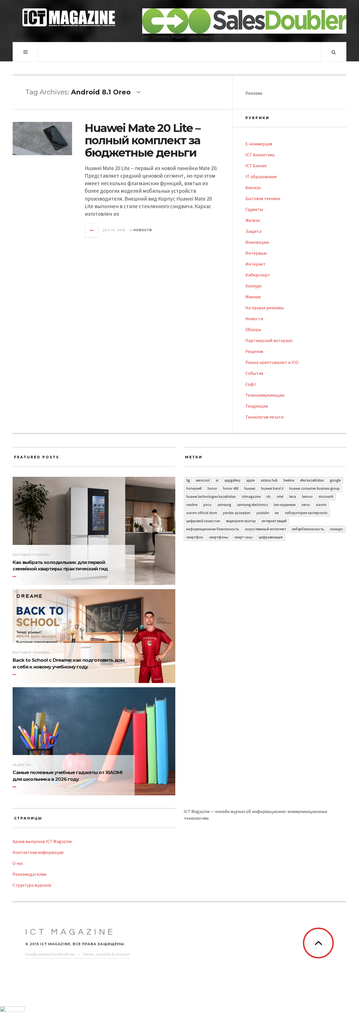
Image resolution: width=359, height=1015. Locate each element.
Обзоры (253, 329)
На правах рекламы (264, 307)
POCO (207, 504)
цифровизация (271, 537)
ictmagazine (251, 496)
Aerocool (203, 480)
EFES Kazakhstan (312, 480)
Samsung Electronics (252, 504)
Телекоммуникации (264, 395)
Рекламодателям (29, 874)
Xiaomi (321, 504)
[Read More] (15, 576)
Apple (250, 480)
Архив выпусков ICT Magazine (42, 841)
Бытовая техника (262, 198)
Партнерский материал (269, 340)
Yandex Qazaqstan (236, 512)
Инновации (257, 242)
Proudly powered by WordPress (50, 954)
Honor (212, 488)
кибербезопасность (308, 529)
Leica (292, 496)
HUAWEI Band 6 (272, 488)
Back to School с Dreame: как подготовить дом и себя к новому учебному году (69, 663)
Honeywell (194, 488)
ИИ (277, 512)
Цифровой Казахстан (203, 521)
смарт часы (243, 537)
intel (280, 496)
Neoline (191, 504)
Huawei (249, 488)
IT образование (261, 176)
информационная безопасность (212, 529)
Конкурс (253, 286)
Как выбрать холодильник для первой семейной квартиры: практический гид (60, 565)
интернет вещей (274, 521)
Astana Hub (269, 480)
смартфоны (218, 537)
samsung (224, 504)
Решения (254, 351)
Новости (143, 230)
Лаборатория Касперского (306, 512)
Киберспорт (257, 275)
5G (188, 480)
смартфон (194, 537)
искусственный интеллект (265, 529)
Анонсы (253, 187)
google (335, 480)
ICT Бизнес (256, 165)
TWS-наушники (285, 504)
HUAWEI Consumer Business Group (314, 488)
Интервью (256, 253)
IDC (268, 496)
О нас (18, 863)
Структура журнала (32, 885)
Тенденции (256, 406)
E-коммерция (258, 144)
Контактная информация (38, 852)
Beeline (289, 480)
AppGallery (232, 480)
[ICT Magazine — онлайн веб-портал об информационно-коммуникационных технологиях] (68, 17)
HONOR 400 (230, 488)
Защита (253, 231)
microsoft (326, 496)
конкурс (336, 529)
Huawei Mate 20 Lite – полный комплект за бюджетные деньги (142, 140)
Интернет (255, 264)
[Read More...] (91, 230)
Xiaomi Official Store (201, 512)
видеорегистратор (241, 521)
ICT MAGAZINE (70, 932)
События (254, 373)
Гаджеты (254, 209)
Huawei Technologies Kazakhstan (211, 496)
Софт (250, 384)
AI (217, 480)
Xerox (306, 504)
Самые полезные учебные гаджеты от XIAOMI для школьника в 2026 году (67, 776)
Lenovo (307, 496)
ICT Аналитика (260, 154)
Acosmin (123, 954)
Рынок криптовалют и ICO (271, 362)
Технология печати (264, 417)
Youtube (262, 512)
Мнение (253, 296)
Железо (252, 220)
